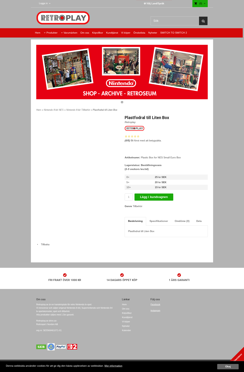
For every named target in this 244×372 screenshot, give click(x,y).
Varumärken (70, 32)
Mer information (113, 366)
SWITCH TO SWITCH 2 (173, 32)
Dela (199, 221)
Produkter (52, 32)
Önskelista (139, 32)
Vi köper (125, 32)
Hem (37, 32)
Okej (228, 366)
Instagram (155, 310)
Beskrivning (135, 221)
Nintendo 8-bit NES (54, 110)
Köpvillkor (97, 32)
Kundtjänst (112, 32)
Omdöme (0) (182, 221)
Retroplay (130, 122)
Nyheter (152, 32)
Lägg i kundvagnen (154, 197)
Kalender (126, 330)
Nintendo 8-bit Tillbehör (78, 110)
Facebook (155, 304)
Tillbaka (44, 244)
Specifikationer (159, 221)
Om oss (84, 32)
